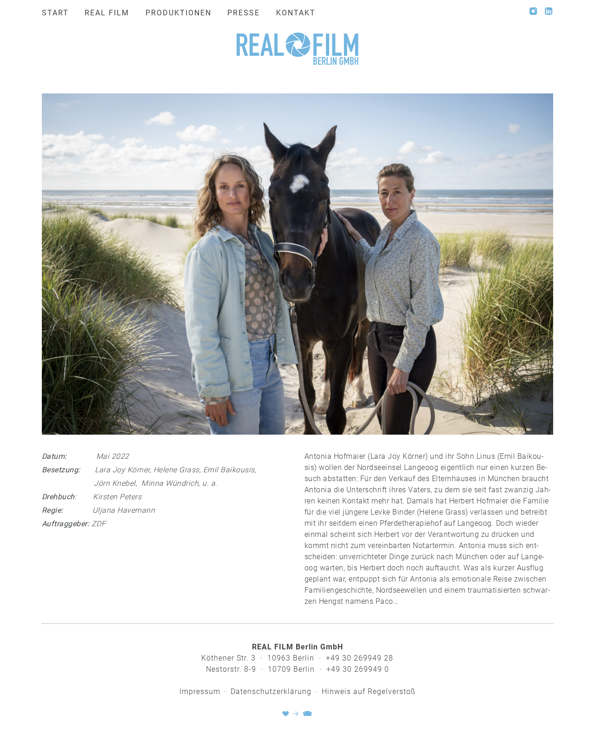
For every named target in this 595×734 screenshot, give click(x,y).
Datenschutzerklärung (271, 691)
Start (55, 12)
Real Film (107, 12)
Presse (243, 12)
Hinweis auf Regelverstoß (369, 691)
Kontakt (296, 12)
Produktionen (178, 12)
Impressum (199, 691)
